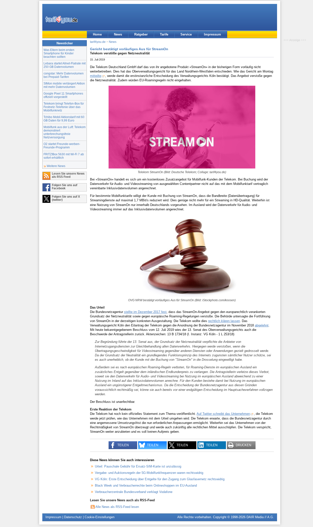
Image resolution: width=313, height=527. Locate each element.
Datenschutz (73, 517)
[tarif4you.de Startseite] (61, 20)
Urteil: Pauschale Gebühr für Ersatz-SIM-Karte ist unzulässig (138, 466)
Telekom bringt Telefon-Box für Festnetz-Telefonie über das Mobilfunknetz (64, 107)
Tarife (164, 34)
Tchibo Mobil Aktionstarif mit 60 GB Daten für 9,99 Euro (64, 118)
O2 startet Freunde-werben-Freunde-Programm (62, 145)
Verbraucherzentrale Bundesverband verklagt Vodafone (133, 492)
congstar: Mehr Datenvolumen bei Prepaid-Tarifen (64, 75)
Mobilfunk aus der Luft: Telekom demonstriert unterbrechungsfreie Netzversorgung (65, 132)
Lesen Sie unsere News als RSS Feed (68, 175)
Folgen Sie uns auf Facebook (64, 186)
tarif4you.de (98, 41)
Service (186, 34)
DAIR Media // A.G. (260, 517)
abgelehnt (261, 325)
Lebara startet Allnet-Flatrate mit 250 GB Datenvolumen (65, 65)
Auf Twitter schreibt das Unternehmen (223, 414)
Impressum (212, 34)
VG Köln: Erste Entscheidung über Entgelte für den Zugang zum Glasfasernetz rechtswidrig (159, 479)
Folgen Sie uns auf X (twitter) (66, 198)
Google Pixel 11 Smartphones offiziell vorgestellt (63, 95)
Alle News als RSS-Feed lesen (117, 507)
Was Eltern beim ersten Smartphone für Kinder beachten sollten (59, 53)
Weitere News (56, 166)
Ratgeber (141, 34)
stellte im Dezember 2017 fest (145, 312)
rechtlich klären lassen (224, 321)
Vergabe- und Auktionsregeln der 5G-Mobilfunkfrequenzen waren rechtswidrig (149, 473)
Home (97, 34)
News (118, 34)
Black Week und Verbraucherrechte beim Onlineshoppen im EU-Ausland (146, 485)
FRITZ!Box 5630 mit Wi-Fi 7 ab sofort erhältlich (64, 156)
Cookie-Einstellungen (99, 517)
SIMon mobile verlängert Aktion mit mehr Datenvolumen (64, 85)
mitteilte (95, 76)
